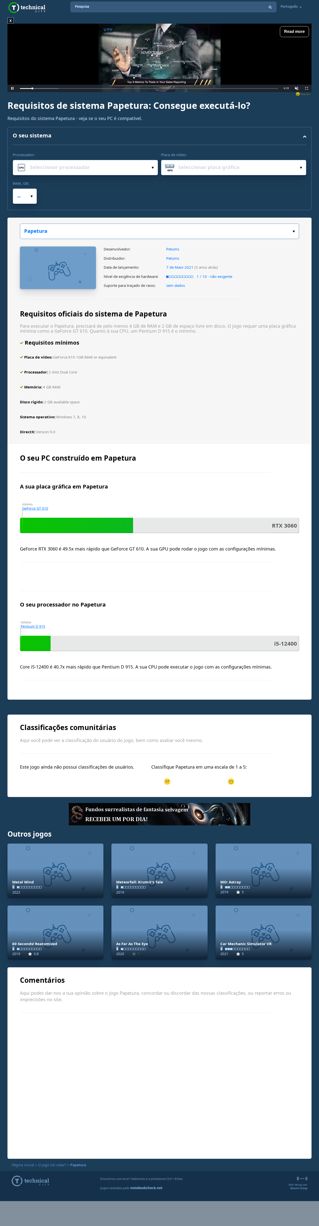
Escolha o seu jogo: (159, 231)
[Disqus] (159, 1085)
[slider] (149, 88)
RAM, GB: (21, 183)
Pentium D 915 (33, 626)
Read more (294, 31)
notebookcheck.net (146, 1188)
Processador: (24, 154)
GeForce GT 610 (35, 508)
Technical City (26, 7)
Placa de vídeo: (174, 154)
